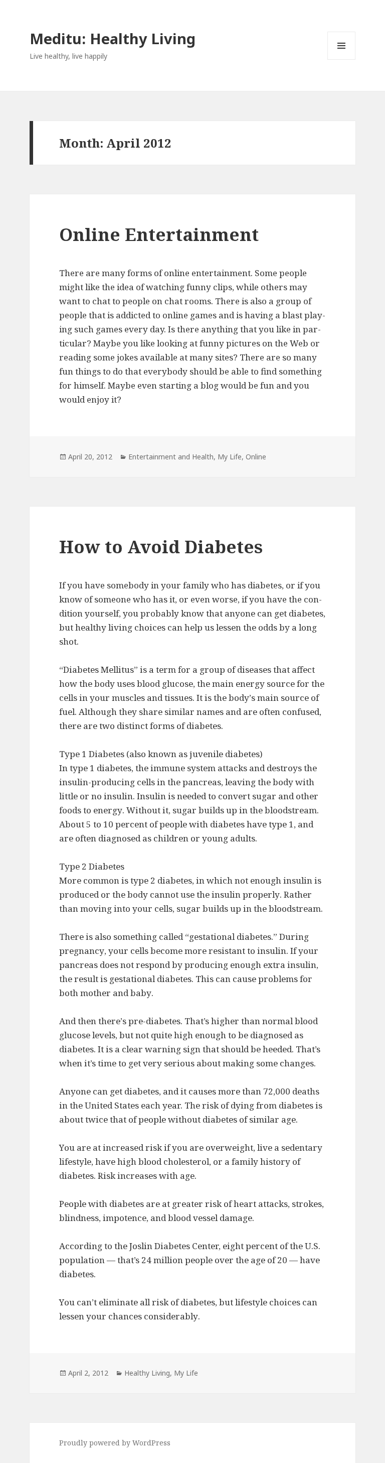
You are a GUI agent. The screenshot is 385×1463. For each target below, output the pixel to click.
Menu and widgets (341, 59)
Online (256, 456)
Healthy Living (147, 1373)
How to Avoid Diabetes (161, 546)
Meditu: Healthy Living (113, 38)
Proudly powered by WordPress (114, 1442)
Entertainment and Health (171, 456)
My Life (230, 456)
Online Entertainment (159, 234)
